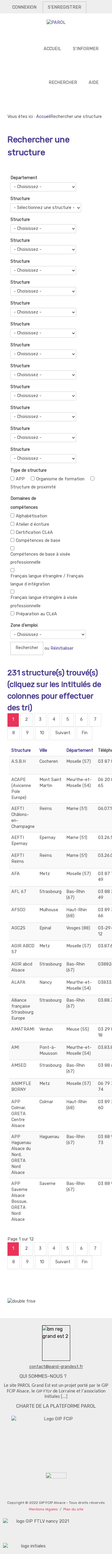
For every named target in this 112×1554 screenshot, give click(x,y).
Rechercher (27, 647)
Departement (23, 177)
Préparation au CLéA (36, 614)
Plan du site (73, 1509)
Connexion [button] (24, 7)
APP (20, 479)
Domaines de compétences (24, 503)
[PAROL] (56, 22)
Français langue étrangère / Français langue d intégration (47, 580)
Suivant (62, 732)
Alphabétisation (31, 516)
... (64, 1396)
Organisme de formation (60, 479)
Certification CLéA (34, 532)
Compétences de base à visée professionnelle (40, 558)
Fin (85, 732)
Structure (20, 198)
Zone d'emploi (24, 625)
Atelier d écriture (32, 524)
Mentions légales (43, 1509)
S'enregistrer (64, 7)
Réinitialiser (61, 648)
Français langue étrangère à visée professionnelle (43, 601)
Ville (43, 750)
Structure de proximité (33, 487)
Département (79, 750)
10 (42, 732)
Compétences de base (38, 540)
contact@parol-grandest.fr (56, 1366)
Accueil (43, 116)
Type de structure (28, 470)
